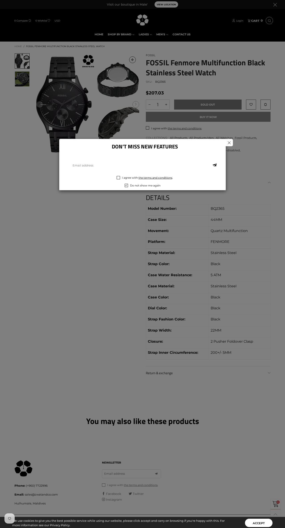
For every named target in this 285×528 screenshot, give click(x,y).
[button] (214, 165)
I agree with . (147, 177)
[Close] (229, 142)
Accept (259, 519)
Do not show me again (145, 185)
